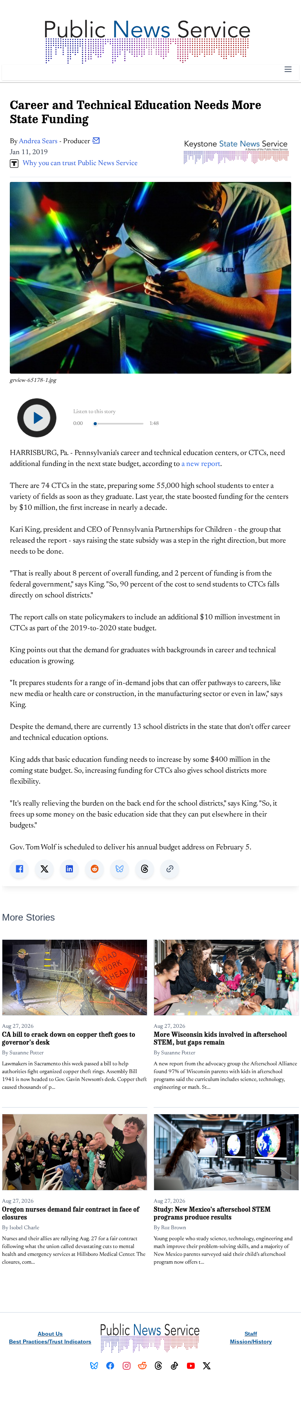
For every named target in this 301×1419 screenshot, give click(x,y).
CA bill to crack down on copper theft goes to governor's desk (68, 1038)
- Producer (55, 141)
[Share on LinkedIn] (69, 869)
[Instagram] (126, 1366)
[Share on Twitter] (44, 869)
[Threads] (158, 1366)
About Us (50, 1334)
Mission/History (251, 1341)
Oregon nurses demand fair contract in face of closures (70, 1213)
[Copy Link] (169, 869)
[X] (207, 1366)
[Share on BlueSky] (119, 869)
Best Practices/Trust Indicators (50, 1341)
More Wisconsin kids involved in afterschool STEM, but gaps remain (220, 1038)
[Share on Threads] (144, 869)
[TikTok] (175, 1366)
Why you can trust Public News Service (78, 163)
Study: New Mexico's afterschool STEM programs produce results (212, 1213)
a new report (200, 464)
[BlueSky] (94, 1366)
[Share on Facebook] (19, 869)
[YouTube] (191, 1366)
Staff (251, 1334)
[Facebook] (110, 1366)
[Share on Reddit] (94, 869)
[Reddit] (142, 1366)
